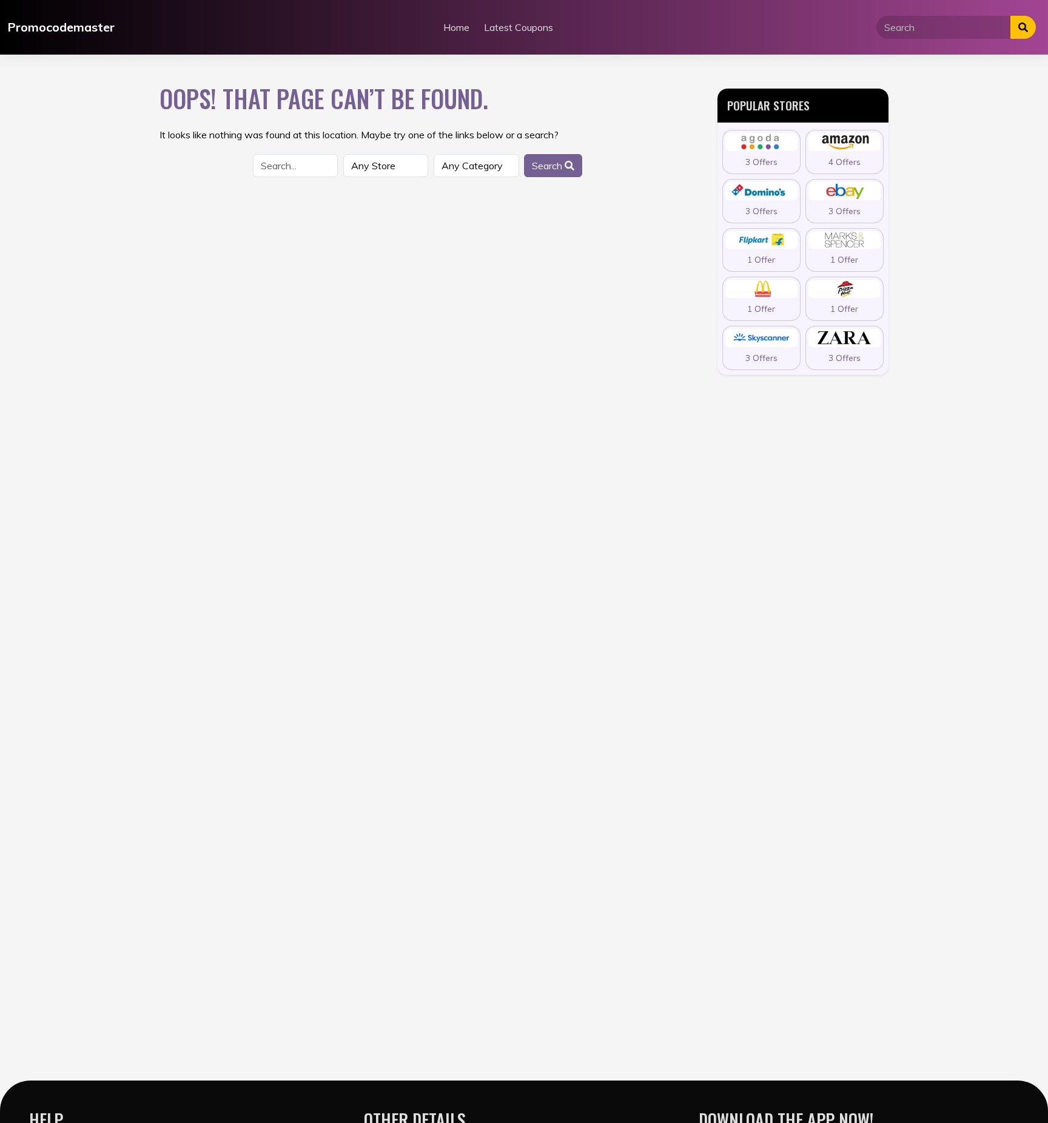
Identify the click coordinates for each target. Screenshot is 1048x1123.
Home (456, 27)
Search (548, 166)
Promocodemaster (61, 27)
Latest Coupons (518, 27)
